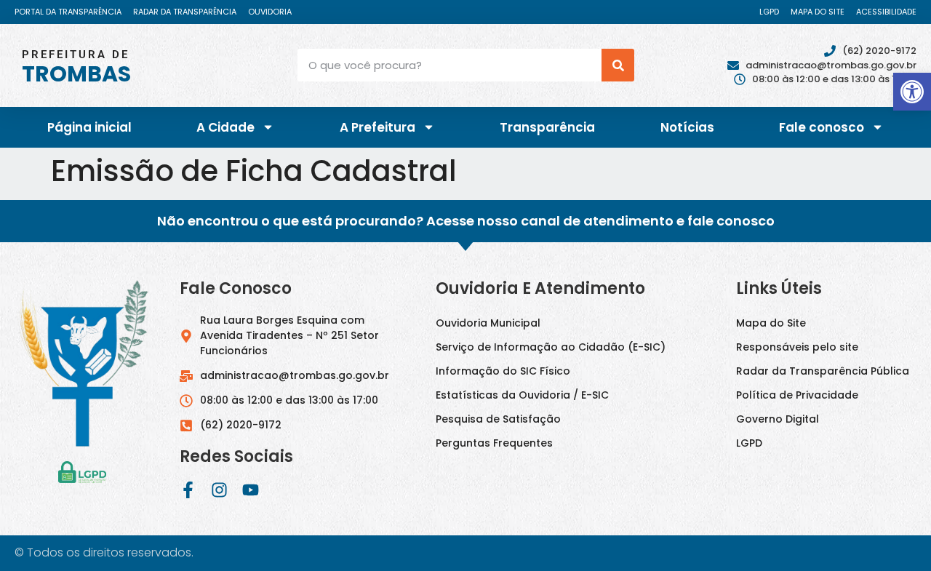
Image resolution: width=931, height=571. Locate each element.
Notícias (687, 127)
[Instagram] (219, 490)
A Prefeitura (377, 127)
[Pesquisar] (618, 65)
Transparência (547, 127)
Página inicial (89, 127)
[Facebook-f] (188, 490)
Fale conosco (821, 127)
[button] (912, 92)
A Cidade (225, 127)
